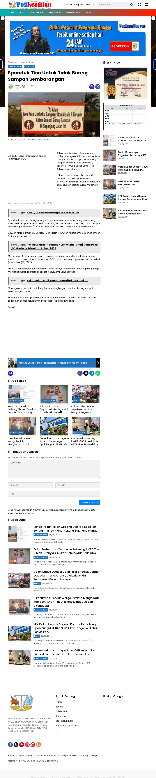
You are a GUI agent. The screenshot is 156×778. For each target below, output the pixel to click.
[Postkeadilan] (30, 4)
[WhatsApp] (97, 373)
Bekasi (76, 400)
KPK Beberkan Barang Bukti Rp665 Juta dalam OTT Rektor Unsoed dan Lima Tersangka (84, 441)
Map (94, 755)
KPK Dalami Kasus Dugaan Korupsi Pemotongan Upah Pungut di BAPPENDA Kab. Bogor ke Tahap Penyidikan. (54, 441)
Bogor (44, 432)
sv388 (106, 777)
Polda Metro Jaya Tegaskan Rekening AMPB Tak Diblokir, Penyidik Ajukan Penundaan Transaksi (54, 409)
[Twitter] (86, 373)
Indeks (59, 702)
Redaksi (60, 706)
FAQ (85, 755)
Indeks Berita (62, 711)
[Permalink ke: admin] (11, 86)
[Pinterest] (21, 744)
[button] (132, 4)
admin (17, 86)
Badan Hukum (63, 716)
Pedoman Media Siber (67, 725)
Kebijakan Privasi (64, 720)
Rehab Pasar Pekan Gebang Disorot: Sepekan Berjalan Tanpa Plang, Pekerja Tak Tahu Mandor (22, 409)
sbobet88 (111, 777)
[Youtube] (32, 744)
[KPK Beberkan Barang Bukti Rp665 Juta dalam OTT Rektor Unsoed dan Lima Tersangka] (85, 426)
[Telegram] (91, 373)
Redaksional (25, 755)
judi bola (118, 777)
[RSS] (38, 744)
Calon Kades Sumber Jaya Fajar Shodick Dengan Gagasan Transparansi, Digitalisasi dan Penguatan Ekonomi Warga (85, 409)
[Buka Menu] (146, 4)
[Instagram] (27, 744)
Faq (57, 730)
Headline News (15, 66)
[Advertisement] (54, 333)
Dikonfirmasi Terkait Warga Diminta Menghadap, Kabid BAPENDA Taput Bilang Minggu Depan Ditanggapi (22, 441)
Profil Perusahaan (46, 755)
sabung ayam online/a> (85, 777)
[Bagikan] (97, 86)
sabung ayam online (38, 777)
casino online (99, 777)
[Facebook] (80, 373)
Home (11, 755)
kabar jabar (29, 66)
